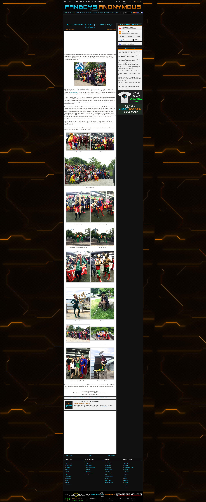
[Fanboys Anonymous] (103, 7)
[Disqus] (90, 433)
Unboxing (88, 474)
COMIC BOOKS (96, 12)
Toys (67, 480)
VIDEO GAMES (89, 12)
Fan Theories (108, 465)
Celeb (67, 462)
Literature (68, 467)
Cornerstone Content (128, 467)
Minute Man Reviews (90, 467)
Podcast (126, 480)
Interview (126, 473)
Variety (67, 482)
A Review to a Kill (89, 462)
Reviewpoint (88, 471)
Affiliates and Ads (79, 1)
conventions (76, 397)
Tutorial (126, 486)
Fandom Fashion (108, 469)
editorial (91, 397)
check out (69, 397)
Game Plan (107, 471)
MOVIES (78, 12)
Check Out (126, 463)
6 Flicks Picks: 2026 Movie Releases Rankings (129, 70)
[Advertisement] (103, 18)
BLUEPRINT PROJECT (108, 12)
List (125, 476)
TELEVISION (82, 12)
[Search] (132, 13)
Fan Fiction (126, 471)
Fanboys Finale (108, 463)
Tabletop (68, 474)
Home (65, 1)
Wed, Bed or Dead (109, 482)
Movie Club (88, 469)
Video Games (69, 484)
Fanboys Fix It (108, 467)
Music (67, 471)
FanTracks (88, 463)
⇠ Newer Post (68, 455)
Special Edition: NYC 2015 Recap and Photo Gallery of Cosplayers (90, 25)
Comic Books (69, 465)
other (101, 397)
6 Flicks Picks (108, 462)
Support (88, 1)
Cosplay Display (84, 397)
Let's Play (126, 474)
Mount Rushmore (108, 473)
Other (67, 473)
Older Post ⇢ (112, 455)
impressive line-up (74, 92)
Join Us (94, 1)
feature (97, 397)
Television (68, 478)
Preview (126, 482)
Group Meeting (89, 465)
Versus (125, 487)
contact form (104, 406)
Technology (68, 476)
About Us (70, 1)
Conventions (69, 463)
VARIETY (101, 12)
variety (105, 397)
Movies (67, 469)
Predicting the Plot (109, 476)
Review (126, 484)
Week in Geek (108, 480)
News (125, 478)
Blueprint (126, 462)
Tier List (106, 478)
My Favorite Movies (109, 474)
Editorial (126, 469)
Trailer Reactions (89, 473)
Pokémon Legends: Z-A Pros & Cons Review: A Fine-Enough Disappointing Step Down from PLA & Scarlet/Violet (129, 79)
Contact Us (100, 1)
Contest (126, 465)
